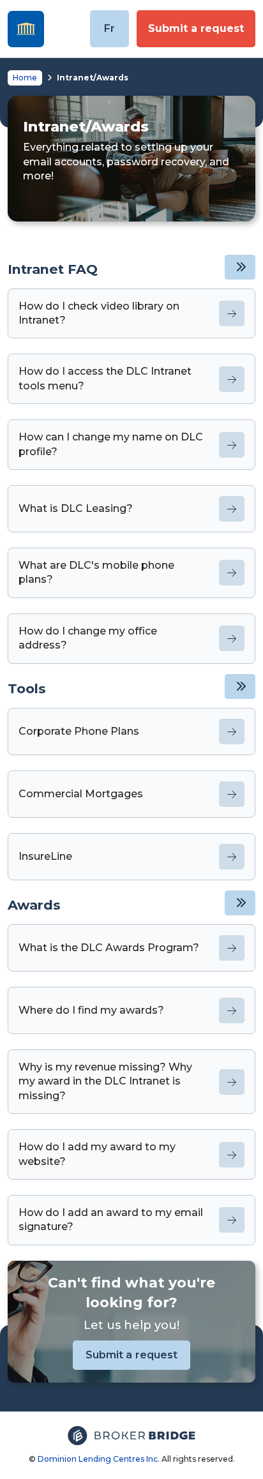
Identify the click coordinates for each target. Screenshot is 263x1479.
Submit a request (196, 28)
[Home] (26, 29)
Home (25, 77)
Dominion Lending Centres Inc (98, 1459)
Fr (109, 28)
